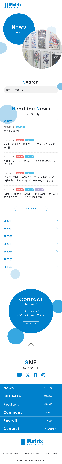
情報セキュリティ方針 (31, 453)
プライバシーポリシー (10, 453)
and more (31, 208)
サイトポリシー (51, 453)
